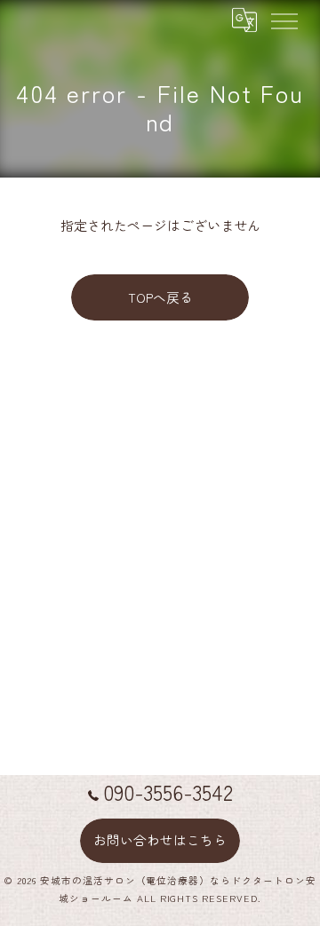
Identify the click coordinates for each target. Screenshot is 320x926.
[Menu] (283, 19)
